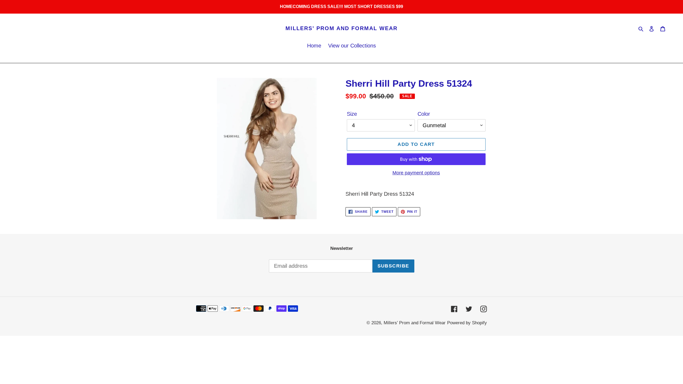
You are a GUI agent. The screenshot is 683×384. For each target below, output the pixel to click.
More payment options (416, 172)
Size (352, 114)
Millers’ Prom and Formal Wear (341, 28)
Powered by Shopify (467, 322)
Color (424, 114)
